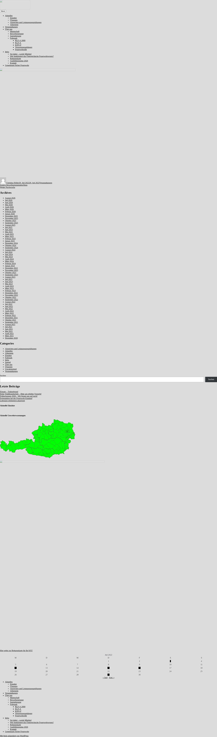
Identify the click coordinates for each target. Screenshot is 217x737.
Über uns (8, 29)
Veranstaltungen (11, 27)
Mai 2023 (9, 284)
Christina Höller (12, 183)
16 (140, 668)
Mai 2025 (9, 232)
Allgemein (14, 25)
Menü (3, 11)
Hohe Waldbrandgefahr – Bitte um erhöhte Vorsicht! (20, 394)
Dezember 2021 (11, 318)
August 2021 (10, 324)
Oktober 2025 (10, 221)
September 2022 (11, 300)
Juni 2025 (9, 230)
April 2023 (9, 286)
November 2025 (11, 218)
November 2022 (11, 295)
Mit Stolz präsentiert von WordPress (14, 736)
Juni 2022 (9, 306)
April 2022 (9, 311)
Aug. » (111, 678)
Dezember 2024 (11, 243)
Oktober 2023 (10, 272)
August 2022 (10, 302)
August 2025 (10, 225)
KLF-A (18, 43)
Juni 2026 (9, 202)
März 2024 (9, 261)
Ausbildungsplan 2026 (19, 61)
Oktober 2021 (10, 320)
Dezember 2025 (11, 216)
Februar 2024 (10, 263)
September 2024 (11, 248)
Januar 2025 (10, 241)
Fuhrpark (13, 38)
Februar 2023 (10, 291)
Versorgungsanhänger (23, 47)
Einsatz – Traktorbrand (9, 392)
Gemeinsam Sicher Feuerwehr (17, 65)
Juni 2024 (9, 254)
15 (108, 668)
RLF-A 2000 (20, 40)
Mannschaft (14, 31)
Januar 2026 (10, 214)
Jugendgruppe (15, 36)
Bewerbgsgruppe (17, 34)
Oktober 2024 (10, 245)
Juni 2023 (9, 282)
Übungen (13, 20)
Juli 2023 (8, 279)
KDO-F (18, 45)
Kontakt (13, 63)
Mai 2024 (9, 257)
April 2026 (9, 207)
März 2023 (9, 288)
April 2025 (9, 234)
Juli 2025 (8, 227)
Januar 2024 (10, 266)
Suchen (3, 376)
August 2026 (10, 198)
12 (16, 668)
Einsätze (13, 18)
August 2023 (10, 277)
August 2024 (10, 250)
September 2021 (11, 322)
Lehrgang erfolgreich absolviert (12, 401)
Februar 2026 (10, 211)
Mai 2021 (9, 331)
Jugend (8, 362)
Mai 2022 (9, 309)
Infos (7, 52)
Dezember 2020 (11, 338)
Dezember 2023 (11, 268)
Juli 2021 (8, 327)
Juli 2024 (8, 252)
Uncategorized (11, 369)
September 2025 (11, 223)
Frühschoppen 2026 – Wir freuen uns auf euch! (18, 396)
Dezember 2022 (11, 293)
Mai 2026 (9, 205)
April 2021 (9, 333)
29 (108, 675)
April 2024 (9, 259)
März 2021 (9, 336)
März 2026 (9, 209)
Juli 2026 (8, 200)
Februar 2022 (10, 315)
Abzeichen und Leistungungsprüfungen (25, 22)
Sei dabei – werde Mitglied (20, 54)
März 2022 (9, 313)
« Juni (105, 678)
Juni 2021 (9, 329)
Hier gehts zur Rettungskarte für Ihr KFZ (16, 651)
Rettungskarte (15, 58)
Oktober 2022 (10, 297)
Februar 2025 (10, 239)
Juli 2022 (8, 304)
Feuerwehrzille (21, 49)
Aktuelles (9, 16)
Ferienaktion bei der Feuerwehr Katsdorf (16, 398)
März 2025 (9, 236)
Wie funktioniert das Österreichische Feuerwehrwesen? (32, 56)
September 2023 (11, 275)
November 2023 (11, 270)
